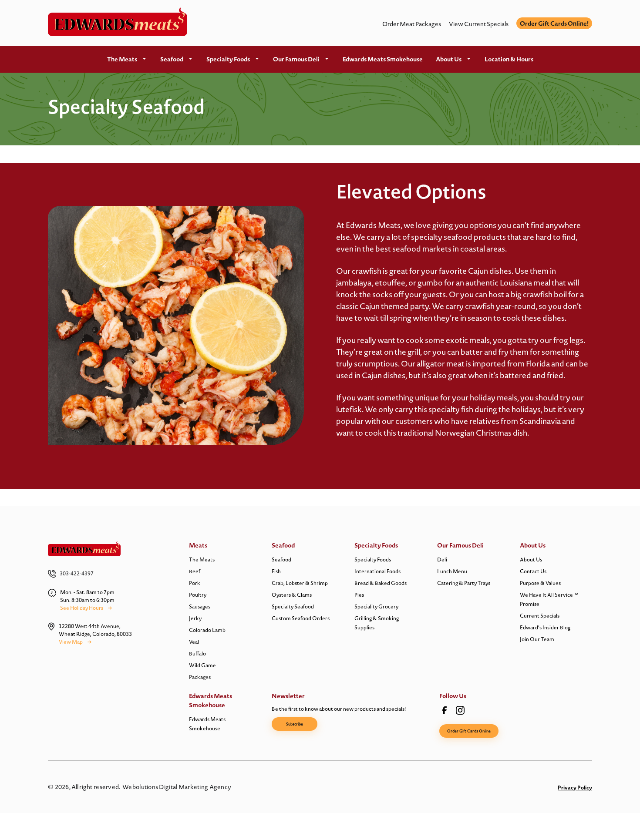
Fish (276, 571)
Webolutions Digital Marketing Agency (176, 787)
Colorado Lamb (207, 630)
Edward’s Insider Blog (545, 627)
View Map (71, 641)
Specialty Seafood (293, 606)
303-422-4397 (77, 573)
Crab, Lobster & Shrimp (300, 583)
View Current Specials (479, 24)
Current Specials (539, 615)
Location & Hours (509, 59)
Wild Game (202, 665)
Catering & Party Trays (463, 583)
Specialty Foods (228, 59)
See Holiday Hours (81, 607)
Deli (442, 559)
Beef (194, 571)
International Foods (377, 571)
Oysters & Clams (292, 594)
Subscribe (294, 724)
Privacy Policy (575, 787)
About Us (448, 59)
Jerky (195, 618)
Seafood (171, 59)
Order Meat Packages (411, 24)
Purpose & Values (540, 583)
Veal (194, 641)
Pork (194, 583)
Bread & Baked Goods (380, 583)
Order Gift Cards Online (469, 731)
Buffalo (197, 653)
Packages (200, 677)
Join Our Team (537, 639)
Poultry (197, 594)
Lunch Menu (452, 571)
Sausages (199, 606)
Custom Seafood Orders (301, 618)
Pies (359, 594)
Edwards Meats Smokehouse (383, 59)
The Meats (122, 59)
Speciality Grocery (376, 606)
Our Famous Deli (296, 59)
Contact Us (533, 571)
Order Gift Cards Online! (554, 23)
